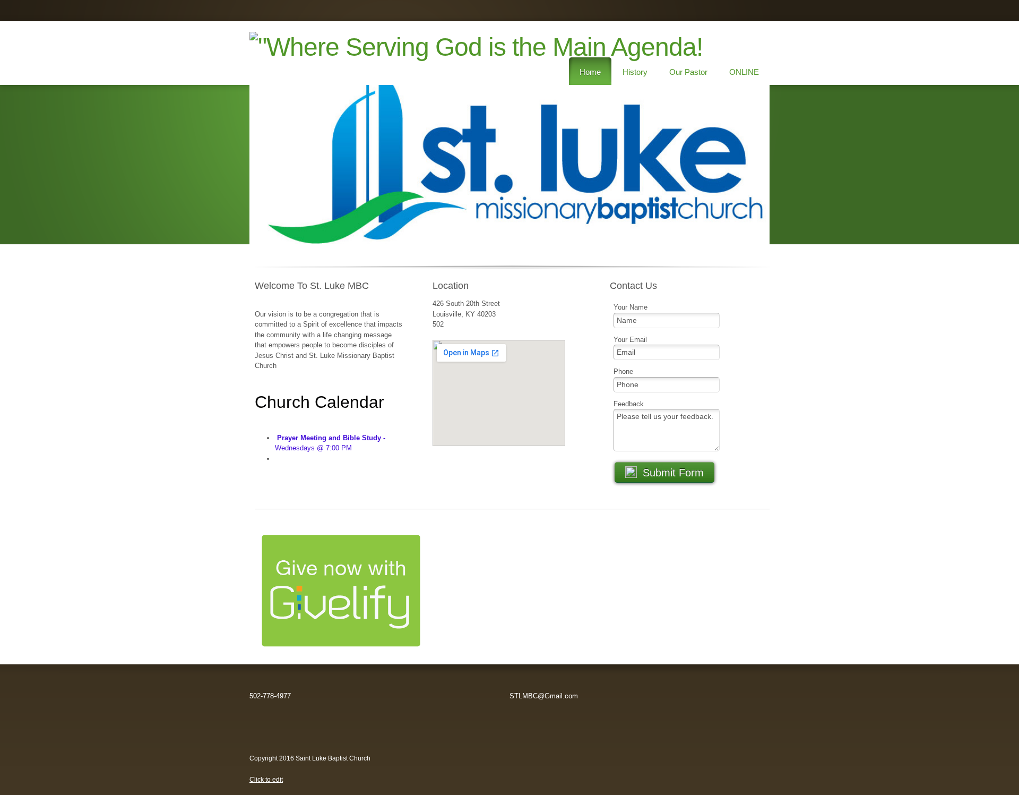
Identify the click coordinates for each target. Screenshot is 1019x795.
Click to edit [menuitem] (266, 779)
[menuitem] (590, 71)
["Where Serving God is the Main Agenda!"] (286, 53)
